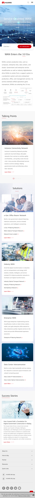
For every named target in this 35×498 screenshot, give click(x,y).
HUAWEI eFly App (10, 478)
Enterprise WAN (10, 318)
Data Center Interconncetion (14, 364)
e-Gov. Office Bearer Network (15, 215)
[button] (13, 178)
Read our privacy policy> (24, 495)
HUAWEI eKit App (10, 474)
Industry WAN (9, 264)
